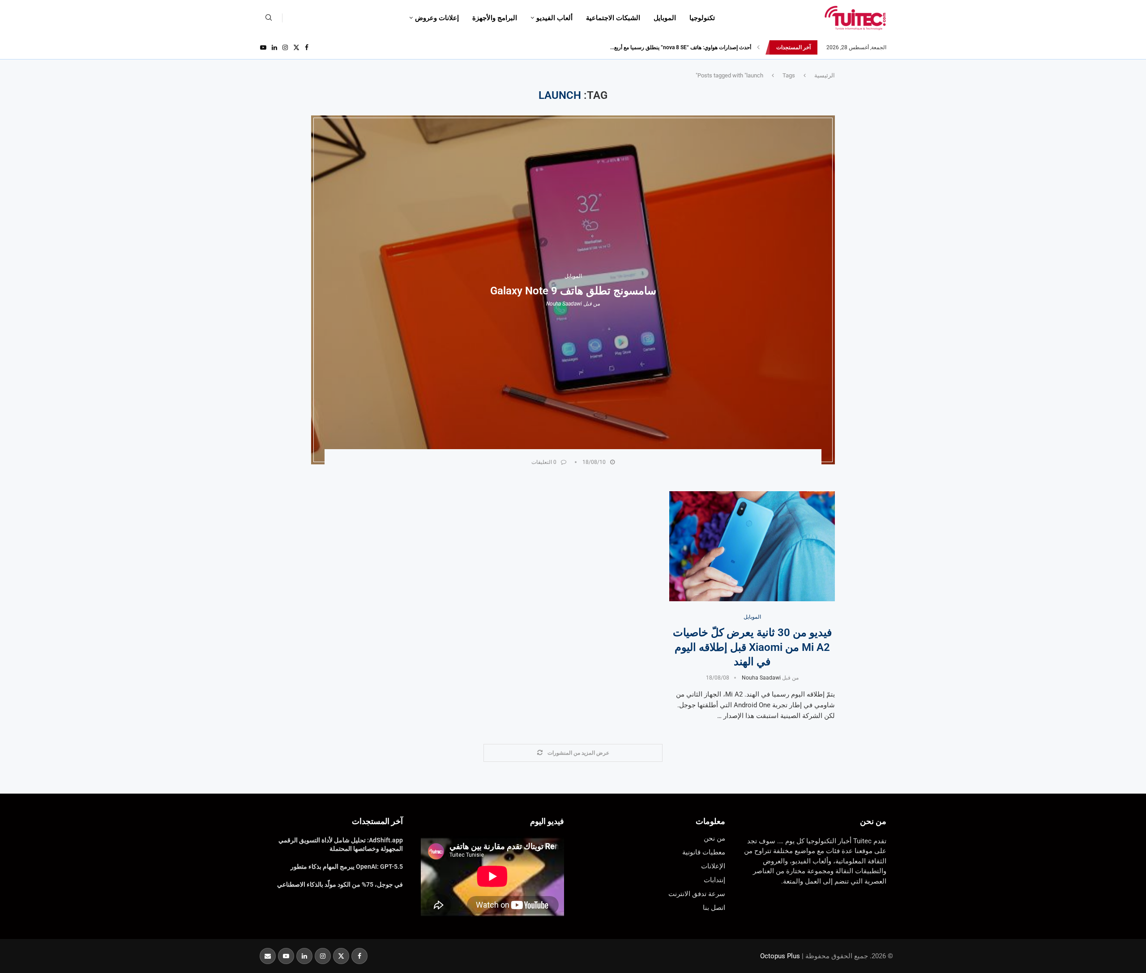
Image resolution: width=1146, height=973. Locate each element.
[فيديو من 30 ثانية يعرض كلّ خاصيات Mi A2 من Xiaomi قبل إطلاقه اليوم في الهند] (752, 546)
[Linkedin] (274, 47)
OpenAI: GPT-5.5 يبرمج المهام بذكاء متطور (347, 866)
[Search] (268, 17)
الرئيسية (824, 75)
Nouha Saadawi (564, 304)
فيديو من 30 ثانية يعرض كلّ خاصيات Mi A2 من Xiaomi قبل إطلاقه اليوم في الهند (752, 647)
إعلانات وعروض (437, 18)
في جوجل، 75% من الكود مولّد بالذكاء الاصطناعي (340, 884)
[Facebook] (306, 47)
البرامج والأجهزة (494, 18)
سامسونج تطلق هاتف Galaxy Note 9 (573, 291)
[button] (758, 47)
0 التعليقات (543, 462)
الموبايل (665, 18)
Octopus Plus (780, 956)
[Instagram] (285, 47)
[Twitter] (296, 47)
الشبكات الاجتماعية (613, 18)
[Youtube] (263, 47)
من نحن (873, 821)
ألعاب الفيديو (554, 18)
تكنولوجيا (702, 18)
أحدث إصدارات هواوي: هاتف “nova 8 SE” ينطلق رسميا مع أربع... (680, 47)
